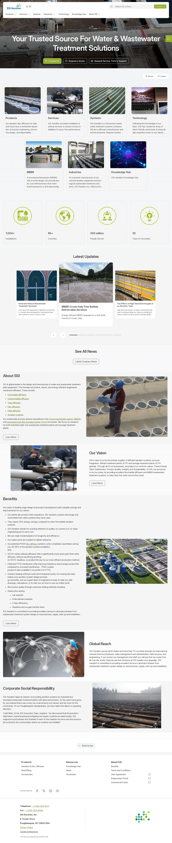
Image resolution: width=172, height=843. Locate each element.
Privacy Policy (26, 827)
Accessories (27, 774)
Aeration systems (15, 414)
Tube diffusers (14, 402)
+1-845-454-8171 (40, 806)
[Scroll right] (63, 335)
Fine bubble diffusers (17, 394)
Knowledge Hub (73, 766)
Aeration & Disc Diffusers (32, 766)
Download (71, 774)
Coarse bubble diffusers (18, 398)
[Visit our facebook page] (37, 790)
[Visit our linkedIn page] (50, 790)
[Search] (111, 6)
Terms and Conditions (121, 770)
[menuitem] (11, 14)
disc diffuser (31, 544)
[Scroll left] (54, 335)
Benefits (114, 766)
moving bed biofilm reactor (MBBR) (65, 419)
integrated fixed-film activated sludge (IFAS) (27, 422)
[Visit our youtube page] (57, 790)
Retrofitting (26, 770)
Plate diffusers (14, 410)
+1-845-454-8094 (34, 810)
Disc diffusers (14, 406)
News (68, 770)
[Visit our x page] (43, 790)
